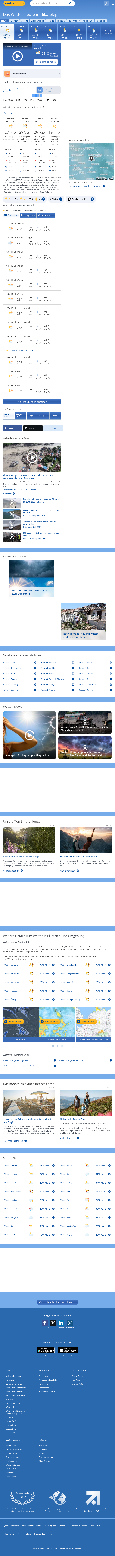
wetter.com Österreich (15, 1395)
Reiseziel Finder (45, 1453)
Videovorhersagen (13, 1376)
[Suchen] (70, 3)
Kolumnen (10, 1380)
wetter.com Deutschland (16, 1387)
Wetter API (10, 1407)
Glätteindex (43, 1449)
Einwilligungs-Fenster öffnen (57, 1525)
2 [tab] (57, 1045)
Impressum (95, 1525)
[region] (32, 350)
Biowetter (43, 1445)
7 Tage (50, 20)
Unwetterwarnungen (14, 1384)
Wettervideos (13, 1439)
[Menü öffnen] (112, 3)
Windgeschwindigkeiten (48, 1380)
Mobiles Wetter (79, 1370)
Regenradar (74, 20)
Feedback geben (57, 56)
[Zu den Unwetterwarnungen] (10, 126)
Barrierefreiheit (24, 1534)
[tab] (11, 215)
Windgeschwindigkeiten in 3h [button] (81, 182)
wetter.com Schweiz (14, 1391)
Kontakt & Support (79, 1525)
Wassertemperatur (47, 1391)
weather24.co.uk (13, 1433)
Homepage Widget (14, 1403)
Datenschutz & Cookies (32, 1525)
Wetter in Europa (13, 1465)
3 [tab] (61, 1045)
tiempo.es (10, 1417)
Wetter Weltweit (12, 1468)
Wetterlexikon (12, 1472)
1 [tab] (53, 1045)
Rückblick (100, 20)
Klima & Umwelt (45, 1461)
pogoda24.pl (11, 1429)
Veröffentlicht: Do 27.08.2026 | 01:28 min (20, 490)
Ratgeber (43, 1439)
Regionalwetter (12, 1461)
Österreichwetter (13, 1457)
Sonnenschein (44, 1387)
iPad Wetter (76, 1380)
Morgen (14, 20)
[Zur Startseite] (15, 3)
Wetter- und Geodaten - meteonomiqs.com (16, 1412)
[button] (32, 400)
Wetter (9, 1370)
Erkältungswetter (46, 1457)
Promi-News (11, 1476)
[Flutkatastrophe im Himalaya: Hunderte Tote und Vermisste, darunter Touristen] (32, 457)
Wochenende (37, 20)
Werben (9, 1399)
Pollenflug (87, 20)
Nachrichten (11, 1445)
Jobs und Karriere (11, 1525)
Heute (4, 20)
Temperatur (44, 1384)
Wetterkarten (45, 1370)
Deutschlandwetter (14, 1449)
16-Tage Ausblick (108, 32)
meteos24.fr (11, 1421)
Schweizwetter (12, 1453)
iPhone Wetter (77, 1376)
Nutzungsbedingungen (43, 1534)
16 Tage (61, 20)
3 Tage (24, 20)
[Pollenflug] (106, 3)
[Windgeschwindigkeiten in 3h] (91, 161)
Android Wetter (78, 1384)
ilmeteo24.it (11, 1425)
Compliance (9, 1534)
